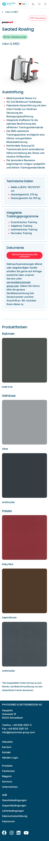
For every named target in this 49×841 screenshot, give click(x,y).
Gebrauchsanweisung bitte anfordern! (25, 255)
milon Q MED (11, 12)
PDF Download (37, 18)
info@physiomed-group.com (18, 732)
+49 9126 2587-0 (22, 725)
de (24, 4)
